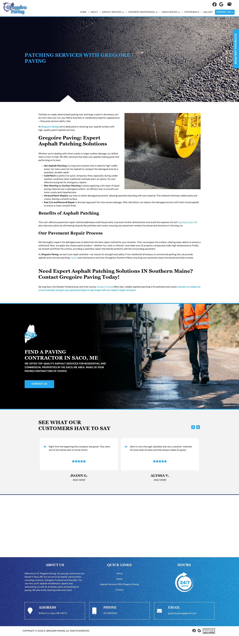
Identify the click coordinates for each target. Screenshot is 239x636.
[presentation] (193, 427)
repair (74, 258)
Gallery (208, 12)
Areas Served (169, 12)
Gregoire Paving (105, 287)
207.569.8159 (110, 613)
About (94, 12)
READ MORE (79, 480)
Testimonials (191, 12)
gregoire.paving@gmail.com (182, 613)
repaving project (186, 222)
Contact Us (223, 12)
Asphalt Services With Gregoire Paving (119, 584)
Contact (119, 590)
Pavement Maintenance (141, 12)
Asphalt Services (112, 12)
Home (83, 12)
